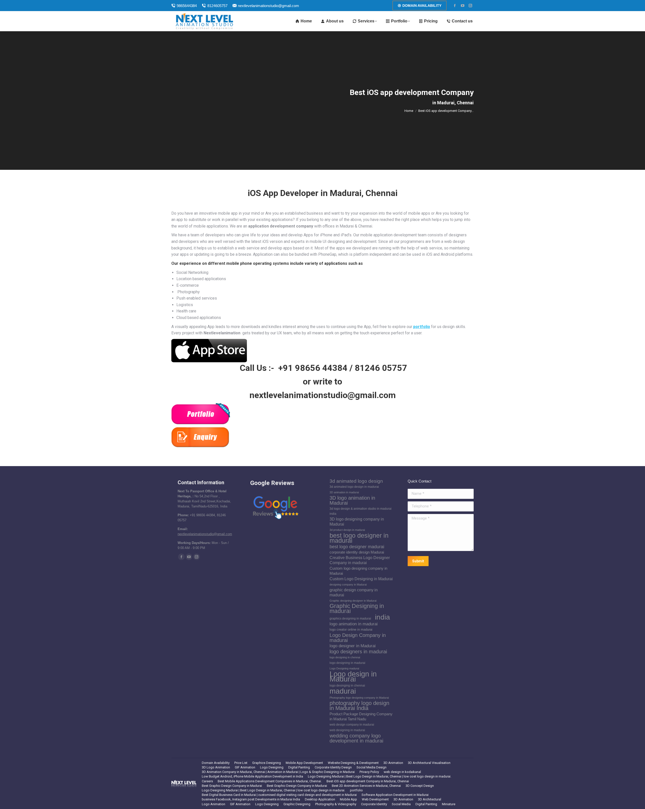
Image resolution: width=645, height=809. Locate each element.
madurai (343, 691)
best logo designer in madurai (359, 538)
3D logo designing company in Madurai (357, 521)
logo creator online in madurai (351, 629)
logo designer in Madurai (353, 645)
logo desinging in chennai (347, 685)
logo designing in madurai (347, 663)
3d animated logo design (356, 481)
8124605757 (217, 6)
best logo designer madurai (357, 546)
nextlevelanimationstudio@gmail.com (268, 6)
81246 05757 (381, 368)
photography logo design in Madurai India (359, 706)
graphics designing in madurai (350, 618)
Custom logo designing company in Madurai (358, 570)
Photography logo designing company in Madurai (359, 697)
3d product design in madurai (347, 529)
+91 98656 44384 (312, 368)
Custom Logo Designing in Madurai (361, 579)
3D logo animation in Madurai (352, 500)
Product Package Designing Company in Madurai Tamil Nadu (361, 716)
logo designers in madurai (358, 651)
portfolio (421, 326)
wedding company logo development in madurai (356, 738)
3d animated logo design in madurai (354, 487)
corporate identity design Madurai (357, 552)
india (382, 617)
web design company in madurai (352, 724)
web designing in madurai (347, 730)
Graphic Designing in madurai (357, 609)
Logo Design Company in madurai (358, 638)
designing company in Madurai (348, 584)
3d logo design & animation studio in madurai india (361, 511)
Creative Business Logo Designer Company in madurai (360, 560)
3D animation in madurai (344, 492)
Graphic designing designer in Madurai (353, 600)
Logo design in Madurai (353, 676)
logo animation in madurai (354, 624)
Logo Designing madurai (344, 668)
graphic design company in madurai (354, 592)
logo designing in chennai (345, 657)
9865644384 (187, 6)
